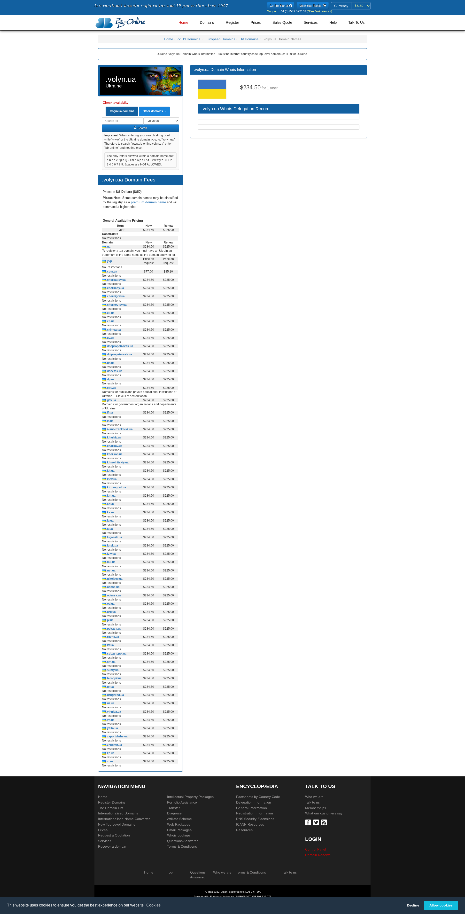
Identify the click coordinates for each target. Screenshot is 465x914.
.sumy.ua (112, 670)
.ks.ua (110, 512)
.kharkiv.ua (113, 437)
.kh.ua (110, 470)
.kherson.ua (114, 454)
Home (183, 22)
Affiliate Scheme (179, 819)
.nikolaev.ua (114, 578)
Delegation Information (253, 802)
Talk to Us (356, 22)
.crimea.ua (113, 329)
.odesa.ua (113, 587)
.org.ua (111, 612)
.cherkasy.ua (115, 288)
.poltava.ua (113, 628)
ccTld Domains (189, 39)
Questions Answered (183, 841)
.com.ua (111, 271)
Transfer (173, 808)
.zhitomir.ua (114, 745)
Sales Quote (282, 22)
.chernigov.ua (115, 296)
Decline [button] (413, 905)
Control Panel (315, 849)
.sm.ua (111, 662)
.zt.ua (110, 761)
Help (333, 22)
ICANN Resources (250, 824)
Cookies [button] (153, 905)
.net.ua (111, 570)
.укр (109, 261)
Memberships (315, 808)
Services (311, 22)
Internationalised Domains (118, 813)
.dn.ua (110, 363)
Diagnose (174, 813)
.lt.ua (109, 529)
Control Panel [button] (279, 6)
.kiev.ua (111, 479)
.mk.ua (111, 562)
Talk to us (312, 802)
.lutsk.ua (112, 545)
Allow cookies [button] (441, 905)
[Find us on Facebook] (308, 822)
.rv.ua (110, 645)
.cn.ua (110, 321)
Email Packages (179, 830)
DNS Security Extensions (255, 819)
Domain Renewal (318, 855)
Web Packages (178, 824)
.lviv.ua (111, 553)
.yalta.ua (112, 728)
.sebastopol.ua (116, 653)
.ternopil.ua (114, 678)
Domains (207, 22)
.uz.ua (110, 703)
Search (142, 128)
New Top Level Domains (116, 824)
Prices (256, 22)
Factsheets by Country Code (258, 797)
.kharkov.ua (114, 446)
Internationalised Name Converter (124, 819)
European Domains (220, 39)
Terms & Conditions (182, 846)
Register (232, 22)
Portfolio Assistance (182, 802)
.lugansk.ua (114, 537)
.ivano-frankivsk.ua (119, 429)
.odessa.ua (113, 595)
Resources (244, 830)
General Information (251, 808)
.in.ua (110, 421)
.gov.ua (111, 400)
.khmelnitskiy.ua (117, 462)
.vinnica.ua (113, 711)
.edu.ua (111, 388)
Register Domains (111, 802)
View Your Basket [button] (311, 6)
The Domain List (110, 808)
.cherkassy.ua (116, 279)
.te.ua (110, 686)
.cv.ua (110, 338)
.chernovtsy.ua (116, 304)
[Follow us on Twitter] (316, 822)
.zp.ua (110, 753)
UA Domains (249, 39)
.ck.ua (110, 313)
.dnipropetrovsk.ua (119, 354)
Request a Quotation (114, 835)
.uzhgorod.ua (115, 695)
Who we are (314, 797)
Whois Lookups (179, 835)
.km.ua (111, 495)
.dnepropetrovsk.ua (119, 346)
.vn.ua (110, 720)
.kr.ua (110, 504)
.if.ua (109, 412)
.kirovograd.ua (116, 487)
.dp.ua (110, 379)
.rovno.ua (112, 637)
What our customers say (323, 813)
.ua (108, 246)
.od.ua (110, 603)
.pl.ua (110, 620)
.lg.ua (110, 520)
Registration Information (254, 813)
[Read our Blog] (324, 822)
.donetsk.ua (114, 371)
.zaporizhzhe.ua (117, 736)
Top (170, 872)
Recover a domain (112, 846)
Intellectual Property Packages (190, 797)
